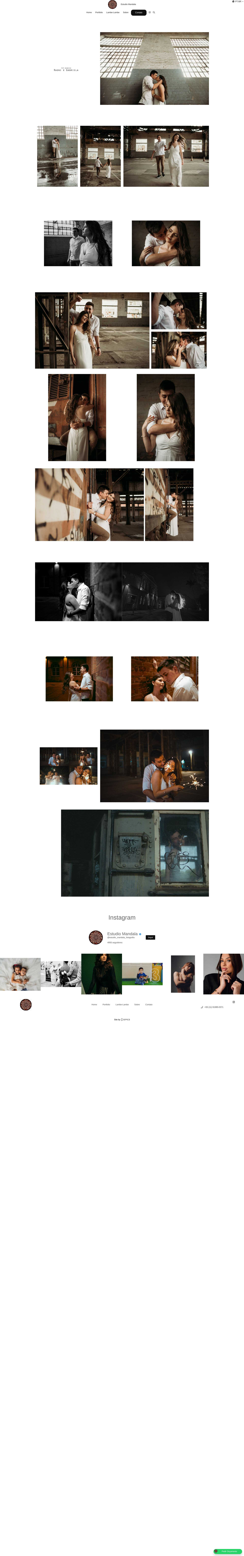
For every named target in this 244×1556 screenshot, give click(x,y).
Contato (138, 12)
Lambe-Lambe (122, 1005)
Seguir (150, 937)
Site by (117, 1020)
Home (94, 1005)
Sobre (137, 1005)
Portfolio (106, 1005)
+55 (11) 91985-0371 (213, 1007)
